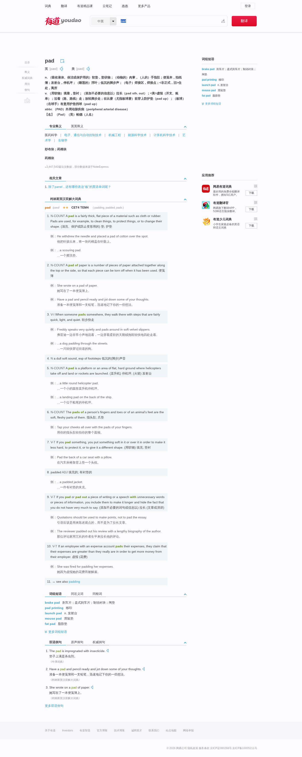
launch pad (53, 613)
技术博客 (119, 730)
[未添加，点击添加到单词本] (63, 60)
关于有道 (50, 730)
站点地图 (171, 730)
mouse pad (53, 618)
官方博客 (102, 730)
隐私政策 (192, 748)
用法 (27, 84)
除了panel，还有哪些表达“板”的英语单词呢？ (79, 186)
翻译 (64, 6)
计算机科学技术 (164, 135)
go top (27, 100)
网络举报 (188, 730)
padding (74, 581)
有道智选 (85, 730)
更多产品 (144, 6)
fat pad (50, 624)
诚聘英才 (136, 730)
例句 (27, 89)
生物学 (62, 140)
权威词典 (27, 78)
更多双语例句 (54, 706)
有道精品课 (85, 6)
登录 (248, 6)
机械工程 (115, 135)
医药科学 (51, 135)
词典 (48, 6)
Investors (67, 730)
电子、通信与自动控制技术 (82, 135)
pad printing (54, 608)
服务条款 (204, 748)
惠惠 (125, 6)
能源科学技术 (137, 135)
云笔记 (107, 6)
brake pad (52, 602)
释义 (27, 72)
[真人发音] (61, 69)
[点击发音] (107, 651)
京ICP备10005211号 (244, 748)
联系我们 (154, 730)
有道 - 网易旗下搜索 (63, 21)
